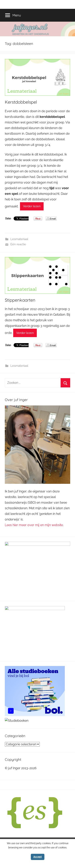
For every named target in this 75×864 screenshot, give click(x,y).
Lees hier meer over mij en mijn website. (34, 525)
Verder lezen (32, 206)
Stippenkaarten (20, 300)
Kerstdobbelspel (21, 102)
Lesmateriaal (19, 239)
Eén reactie (18, 244)
